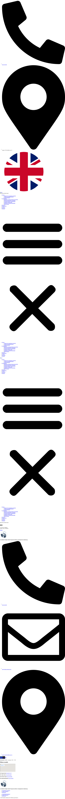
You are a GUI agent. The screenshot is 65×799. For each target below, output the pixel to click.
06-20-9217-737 (8, 773)
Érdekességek (4, 353)
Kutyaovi (3, 205)
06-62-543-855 (11, 778)
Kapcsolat (3, 207)
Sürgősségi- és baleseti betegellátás (9, 203)
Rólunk (3, 342)
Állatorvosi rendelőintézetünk (9, 196)
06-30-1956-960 (9, 776)
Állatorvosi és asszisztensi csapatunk (10, 343)
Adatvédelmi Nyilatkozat (6, 790)
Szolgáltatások (4, 198)
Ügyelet (3, 354)
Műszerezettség (6, 204)
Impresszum (4, 792)
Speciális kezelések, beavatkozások (9, 201)
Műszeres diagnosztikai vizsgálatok (9, 200)
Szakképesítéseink (7, 197)
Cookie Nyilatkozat (5, 791)
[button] (32, 275)
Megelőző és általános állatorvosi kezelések (11, 199)
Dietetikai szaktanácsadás (8, 202)
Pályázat (3, 208)
